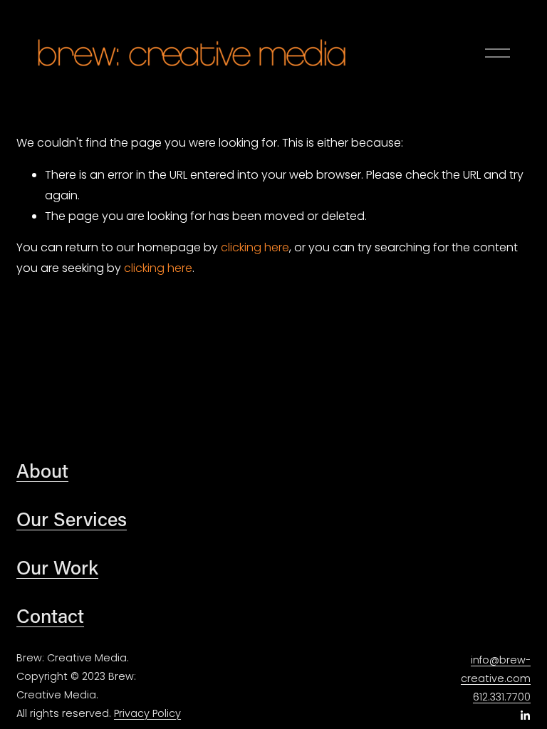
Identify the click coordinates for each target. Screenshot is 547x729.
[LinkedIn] (525, 715)
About (42, 470)
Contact (50, 615)
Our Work (57, 567)
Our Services (71, 518)
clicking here (255, 247)
